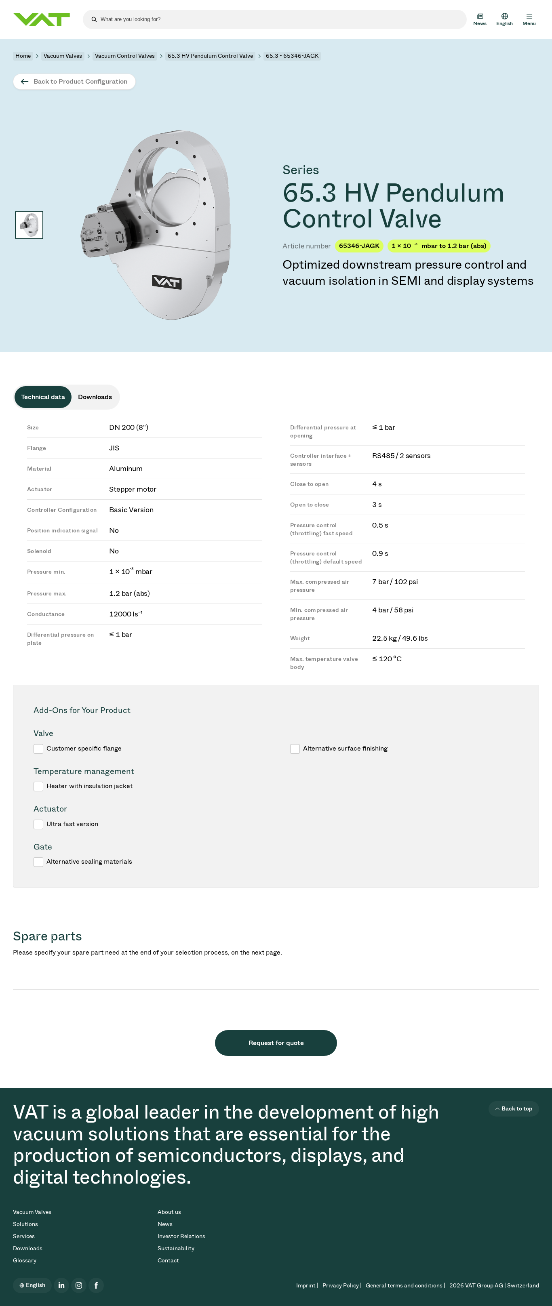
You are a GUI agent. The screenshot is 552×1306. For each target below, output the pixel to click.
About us (169, 1212)
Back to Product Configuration (80, 81)
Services (24, 1236)
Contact (168, 1260)
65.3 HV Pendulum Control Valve (210, 56)
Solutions (25, 1224)
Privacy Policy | (342, 1285)
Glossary (24, 1260)
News (165, 1224)
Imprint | (307, 1285)
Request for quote (276, 1043)
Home (23, 56)
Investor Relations (181, 1236)
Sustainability (176, 1248)
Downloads (27, 1248)
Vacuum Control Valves (125, 56)
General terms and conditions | (405, 1285)
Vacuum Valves (63, 56)
